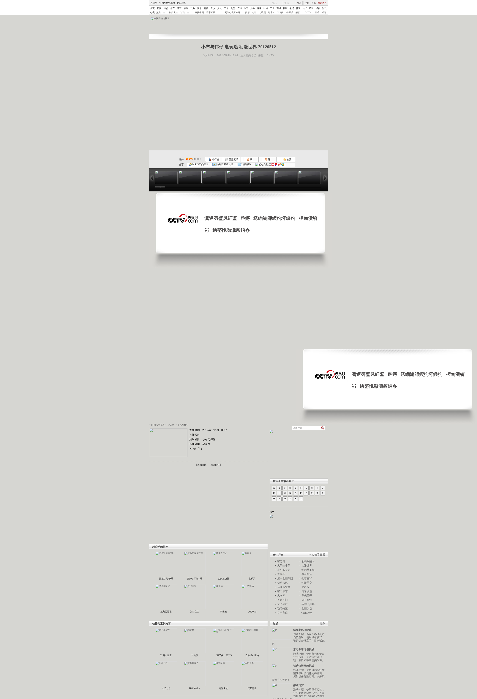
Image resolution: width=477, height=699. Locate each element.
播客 (298, 12)
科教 (206, 8)
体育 (172, 8)
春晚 (186, 8)
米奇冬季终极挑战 (303, 649)
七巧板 (305, 586)
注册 (307, 3)
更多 (322, 623)
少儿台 (171, 425)
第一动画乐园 (285, 578)
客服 (313, 2)
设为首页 (322, 2)
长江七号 (166, 688)
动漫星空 (306, 582)
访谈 (311, 8)
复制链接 (201, 464)
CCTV (308, 12)
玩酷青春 (252, 688)
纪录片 (271, 12)
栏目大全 (173, 12)
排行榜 (215, 159)
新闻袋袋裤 (283, 586)
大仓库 (281, 595)
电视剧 (262, 12)
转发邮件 (246, 164)
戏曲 (192, 8)
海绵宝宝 (194, 611)
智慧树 (281, 561)
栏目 (324, 12)
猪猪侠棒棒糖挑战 (303, 665)
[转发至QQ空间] (282, 164)
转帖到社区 (265, 164)
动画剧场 (306, 608)
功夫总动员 (223, 578)
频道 (317, 12)
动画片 (280, 12)
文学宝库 (282, 612)
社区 (285, 8)
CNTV (270, 55)
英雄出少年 (308, 604)
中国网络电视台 (167, 2)
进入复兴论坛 (248, 55)
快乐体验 (306, 612)
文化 (219, 8)
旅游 (252, 8)
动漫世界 (306, 565)
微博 (292, 8)
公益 (233, 8)
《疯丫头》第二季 (223, 655)
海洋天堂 (223, 688)
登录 (299, 3)
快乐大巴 (282, 582)
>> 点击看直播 (316, 554)
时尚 (265, 8)
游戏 (324, 8)
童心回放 (282, 604)
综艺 (179, 8)
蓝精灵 (252, 578)
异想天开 (306, 595)
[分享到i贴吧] (276, 164)
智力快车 (282, 591)
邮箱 (318, 8)
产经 (239, 8)
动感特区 (282, 608)
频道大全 (160, 12)
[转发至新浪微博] (279, 164)
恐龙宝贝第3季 (166, 578)
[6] (192, 159)
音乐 (199, 8)
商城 (279, 8)
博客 (298, 8)
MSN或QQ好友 (200, 164)
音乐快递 (306, 591)
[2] (186, 159)
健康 (259, 8)
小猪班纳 (252, 611)
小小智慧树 (283, 569)
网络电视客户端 (232, 12)
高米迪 (223, 611)
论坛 (305, 8)
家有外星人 (194, 688)
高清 (247, 12)
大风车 (281, 574)
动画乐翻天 (308, 561)
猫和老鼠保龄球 (302, 629)
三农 (272, 8)
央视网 (153, 2)
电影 (254, 12)
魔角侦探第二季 (195, 578)
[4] (189, 159)
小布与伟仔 (183, 425)
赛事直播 (210, 12)
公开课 (289, 12)
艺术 (226, 8)
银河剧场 (306, 574)
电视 (152, 12)
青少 (213, 8)
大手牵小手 (283, 565)
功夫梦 (194, 655)
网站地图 (181, 2)
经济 (166, 8)
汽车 (246, 8)
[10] (198, 159)
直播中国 (199, 12)
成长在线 (306, 599)
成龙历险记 (166, 611)
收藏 (288, 159)
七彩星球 (306, 578)
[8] (195, 159)
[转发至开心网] (272, 164)
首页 (152, 8)
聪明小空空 (166, 655)
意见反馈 (233, 159)
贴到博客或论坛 (224, 164)
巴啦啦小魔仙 (252, 655)
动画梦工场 (308, 569)
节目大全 (184, 12)
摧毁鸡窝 (298, 685)
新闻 (159, 8)
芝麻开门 (282, 599)
